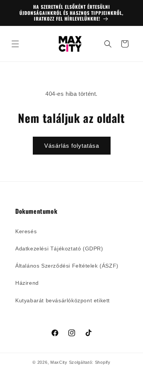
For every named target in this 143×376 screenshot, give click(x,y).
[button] (15, 44)
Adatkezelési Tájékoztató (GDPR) (59, 248)
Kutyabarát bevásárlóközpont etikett (62, 300)
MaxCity (58, 362)
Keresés (26, 231)
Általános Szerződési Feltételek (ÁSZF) (67, 266)
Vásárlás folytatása (71, 145)
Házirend (27, 283)
